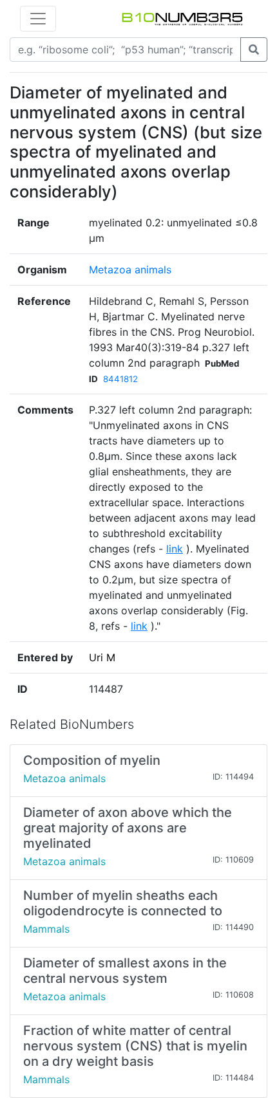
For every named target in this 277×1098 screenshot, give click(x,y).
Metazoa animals (130, 269)
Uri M (102, 657)
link (174, 548)
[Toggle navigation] (38, 19)
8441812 (120, 379)
